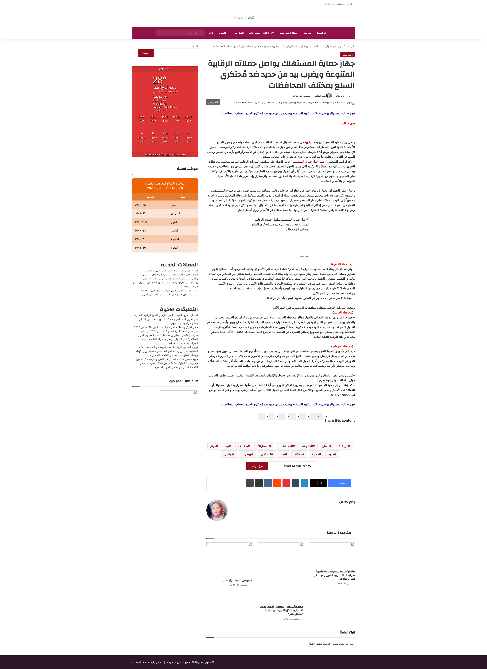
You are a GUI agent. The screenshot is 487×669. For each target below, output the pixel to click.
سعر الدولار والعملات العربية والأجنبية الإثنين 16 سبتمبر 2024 (166, 327)
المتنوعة (307, 446)
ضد (283, 454)
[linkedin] (302, 416)
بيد (227, 446)
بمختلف (243, 446)
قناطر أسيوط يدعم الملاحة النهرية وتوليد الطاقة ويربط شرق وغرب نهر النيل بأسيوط (334, 575)
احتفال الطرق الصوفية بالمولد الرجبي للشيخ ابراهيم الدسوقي (165, 315)
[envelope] (292, 416)
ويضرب (246, 454)
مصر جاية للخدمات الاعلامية (146, 662)
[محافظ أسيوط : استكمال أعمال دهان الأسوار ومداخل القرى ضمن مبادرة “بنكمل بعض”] (280, 572)
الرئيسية (321, 32)
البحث (195, 46)
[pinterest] (281, 416)
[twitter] (312, 416)
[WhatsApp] (271, 416)
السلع (325, 446)
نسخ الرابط (257, 466)
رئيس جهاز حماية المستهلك (309, 161)
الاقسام (223, 32)
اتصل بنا (239, 32)
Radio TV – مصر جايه (261, 32)
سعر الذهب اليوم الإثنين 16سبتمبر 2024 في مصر (167, 331)
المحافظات (286, 446)
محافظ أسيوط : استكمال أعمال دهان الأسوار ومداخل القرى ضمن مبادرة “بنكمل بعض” (281, 610)
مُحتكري (266, 454)
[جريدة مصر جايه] (244, 17)
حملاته (298, 454)
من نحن (307, 32)
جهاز (213, 446)
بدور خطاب (320, 95)
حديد (331, 454)
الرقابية (309, 142)
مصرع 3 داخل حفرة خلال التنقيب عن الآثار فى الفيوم (170, 294)
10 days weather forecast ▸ (165, 154)
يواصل (228, 454)
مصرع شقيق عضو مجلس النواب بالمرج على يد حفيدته (169, 290)
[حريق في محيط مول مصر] (229, 559)
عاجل (211, 32)
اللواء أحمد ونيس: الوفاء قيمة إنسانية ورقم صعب (172, 270)
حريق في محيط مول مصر (238, 580)
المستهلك (263, 446)
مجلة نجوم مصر (288, 32)
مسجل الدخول (330, 643)
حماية (315, 454)
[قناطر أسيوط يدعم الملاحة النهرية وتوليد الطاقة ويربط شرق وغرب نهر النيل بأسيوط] (332, 555)
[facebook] (319, 416)
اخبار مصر (338, 46)
